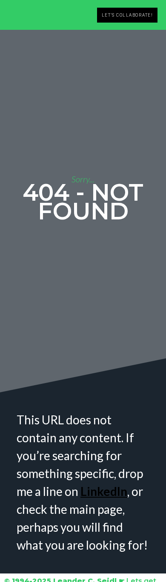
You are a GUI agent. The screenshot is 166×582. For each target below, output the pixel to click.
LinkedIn (103, 491)
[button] (87, 15)
